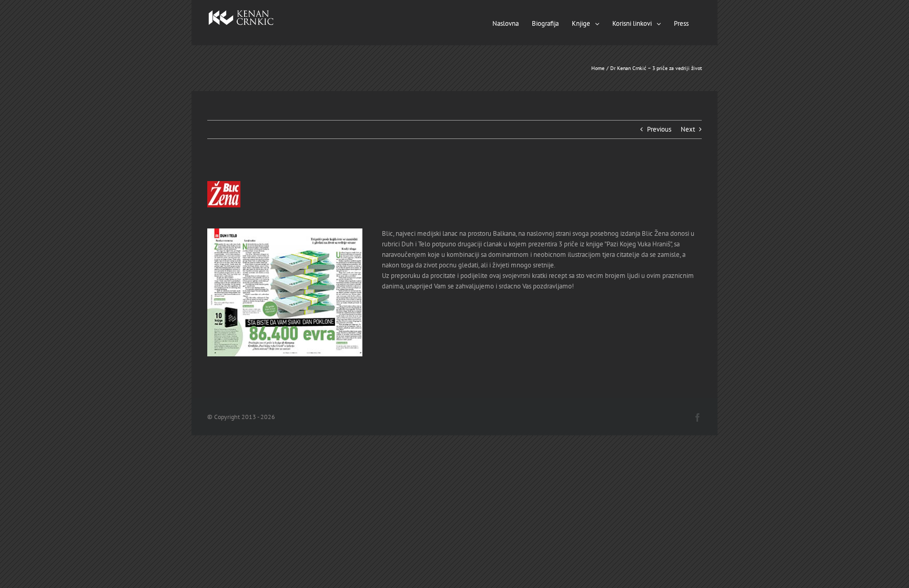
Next (688, 129)
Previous (659, 129)
